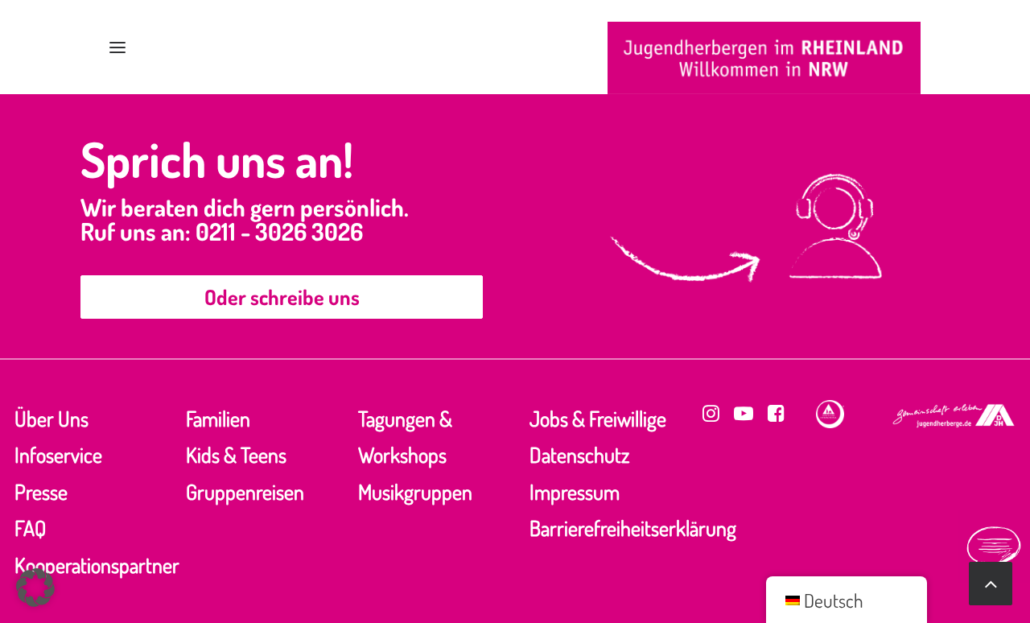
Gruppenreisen (245, 491)
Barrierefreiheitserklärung (632, 527)
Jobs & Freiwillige (597, 418)
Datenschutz (579, 454)
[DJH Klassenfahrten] (764, 58)
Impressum (574, 491)
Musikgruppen (415, 491)
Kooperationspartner (96, 564)
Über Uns (51, 418)
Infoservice (58, 454)
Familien (218, 418)
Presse (41, 491)
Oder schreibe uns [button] (282, 296)
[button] (117, 47)
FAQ (30, 527)
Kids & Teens (236, 454)
